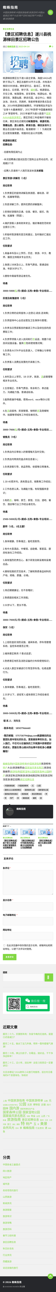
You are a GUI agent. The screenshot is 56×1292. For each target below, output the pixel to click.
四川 (49, 1104)
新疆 (4, 1120)
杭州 (42, 1120)
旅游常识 (7, 1216)
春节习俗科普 (9, 1235)
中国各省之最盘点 (11, 1164)
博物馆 (36, 1104)
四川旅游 (7, 1171)
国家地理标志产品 (27, 1109)
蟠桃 (33, 89)
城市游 (6, 1184)
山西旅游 (7, 1196)
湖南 (18, 1124)
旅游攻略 (7, 1222)
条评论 (6, 868)
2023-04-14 (23, 46)
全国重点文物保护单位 (10, 1105)
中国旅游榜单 (20, 763)
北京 (29, 1104)
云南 (46, 1101)
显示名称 (8, 900)
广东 (48, 1116)
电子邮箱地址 (10, 915)
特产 (5, 767)
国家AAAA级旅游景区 (13, 790)
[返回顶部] (50, 1276)
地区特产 (7, 1177)
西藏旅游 (7, 1261)
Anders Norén (12, 1287)
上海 (5, 1101)
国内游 (14, 1108)
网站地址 (7, 930)
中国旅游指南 (34, 763)
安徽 (28, 1116)
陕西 (49, 1128)
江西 (50, 1120)
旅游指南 (15, 771)
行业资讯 (40, 1128)
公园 (39, 786)
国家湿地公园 (27, 771)
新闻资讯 (7, 1203)
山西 (43, 1116)
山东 (38, 1116)
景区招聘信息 (8, 29)
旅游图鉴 (7, 1209)
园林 (5, 1108)
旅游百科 (7, 1229)
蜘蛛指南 (10, 7)
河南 (4, 1124)
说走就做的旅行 (10, 1268)
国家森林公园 (42, 771)
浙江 (9, 1124)
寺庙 (33, 1116)
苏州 (17, 1128)
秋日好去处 (8, 1248)
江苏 (46, 1120)
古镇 (43, 1104)
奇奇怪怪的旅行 (10, 1190)
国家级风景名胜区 (34, 767)
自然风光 (8, 1127)
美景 (43, 1123)
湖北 (13, 1124)
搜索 (5, 972)
